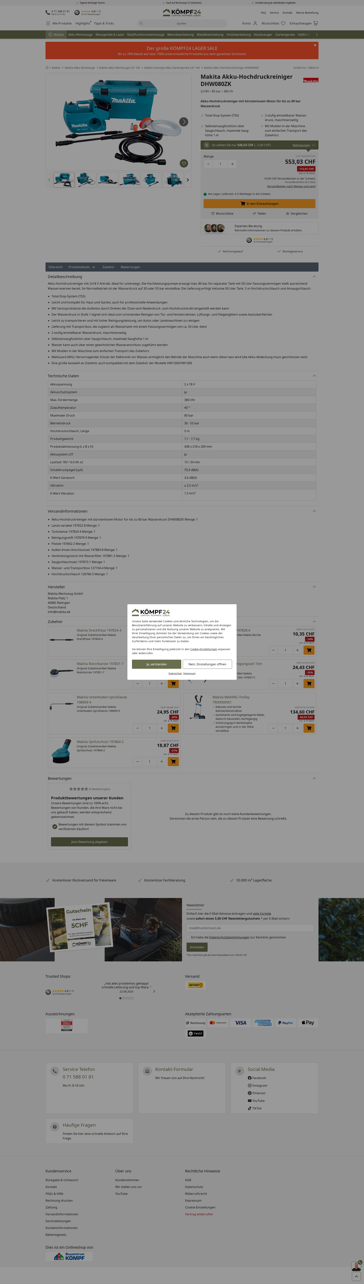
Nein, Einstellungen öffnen (207, 664)
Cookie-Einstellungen (203, 649)
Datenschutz (175, 673)
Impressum (189, 673)
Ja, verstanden (157, 664)
